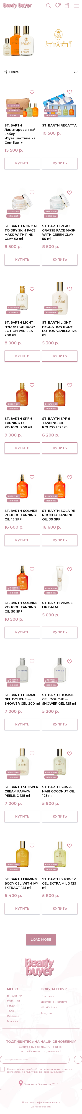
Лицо (11, 1005)
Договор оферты (41, 1106)
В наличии (14, 995)
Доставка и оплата (54, 1001)
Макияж (12, 1021)
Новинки (13, 1000)
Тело (10, 1010)
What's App (48, 1007)
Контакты (47, 996)
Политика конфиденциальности (41, 1102)
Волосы (13, 1016)
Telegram (47, 1013)
